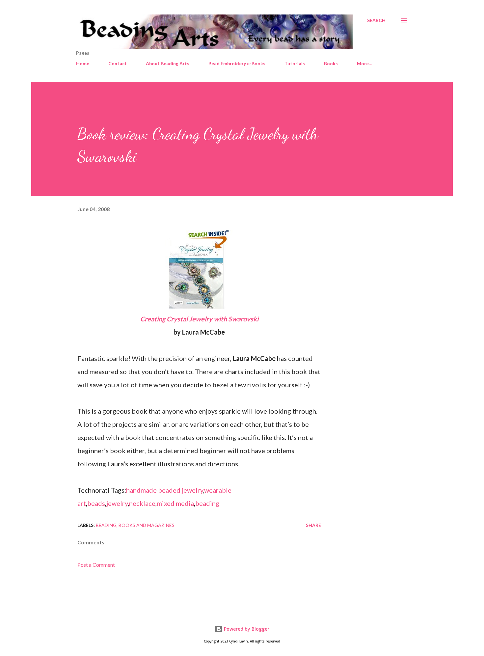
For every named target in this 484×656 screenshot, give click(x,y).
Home (82, 63)
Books (331, 63)
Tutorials (294, 63)
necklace (142, 503)
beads (96, 503)
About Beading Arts (167, 63)
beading (207, 503)
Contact (117, 63)
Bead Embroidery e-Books (236, 63)
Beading (106, 525)
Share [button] (313, 525)
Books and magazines (147, 525)
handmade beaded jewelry (164, 490)
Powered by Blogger (246, 629)
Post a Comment (96, 564)
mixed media (175, 503)
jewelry (117, 503)
